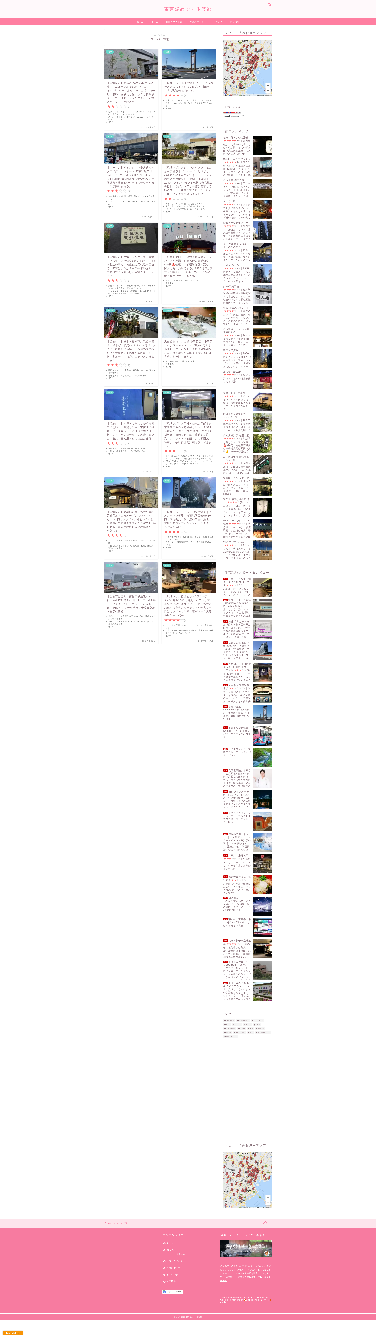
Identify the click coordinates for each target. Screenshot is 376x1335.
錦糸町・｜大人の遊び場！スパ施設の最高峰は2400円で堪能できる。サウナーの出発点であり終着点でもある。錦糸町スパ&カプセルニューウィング (242, 167)
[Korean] (239, 112)
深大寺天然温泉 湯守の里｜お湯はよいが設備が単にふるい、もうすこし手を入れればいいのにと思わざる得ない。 (237, 885)
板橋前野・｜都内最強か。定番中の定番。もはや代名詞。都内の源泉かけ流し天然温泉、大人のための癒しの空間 (237, 145)
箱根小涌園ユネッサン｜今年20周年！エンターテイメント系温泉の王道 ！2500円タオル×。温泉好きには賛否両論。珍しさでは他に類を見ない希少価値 (237, 842)
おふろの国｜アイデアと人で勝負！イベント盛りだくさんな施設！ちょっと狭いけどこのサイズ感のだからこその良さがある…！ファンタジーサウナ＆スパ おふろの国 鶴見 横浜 (247, 209)
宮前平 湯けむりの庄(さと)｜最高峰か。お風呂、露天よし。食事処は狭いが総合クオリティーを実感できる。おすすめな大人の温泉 (237, 507)
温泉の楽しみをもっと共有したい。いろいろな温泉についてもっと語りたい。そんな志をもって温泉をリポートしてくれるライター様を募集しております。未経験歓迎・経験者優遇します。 (245, 1273)
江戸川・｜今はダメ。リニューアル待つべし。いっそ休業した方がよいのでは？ (237, 862)
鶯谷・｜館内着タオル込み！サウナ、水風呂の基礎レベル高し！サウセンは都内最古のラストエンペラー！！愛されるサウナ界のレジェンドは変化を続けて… (245, 230)
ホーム (140, 22)
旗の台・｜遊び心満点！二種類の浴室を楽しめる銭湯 (237, 376)
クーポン (238, 1025)
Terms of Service (260, 1300)
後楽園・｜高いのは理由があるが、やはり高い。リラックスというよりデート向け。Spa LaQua (237, 486)
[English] (230, 112)
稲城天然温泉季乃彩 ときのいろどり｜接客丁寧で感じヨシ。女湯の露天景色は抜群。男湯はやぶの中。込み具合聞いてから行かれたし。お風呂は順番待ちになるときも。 (247, 422)
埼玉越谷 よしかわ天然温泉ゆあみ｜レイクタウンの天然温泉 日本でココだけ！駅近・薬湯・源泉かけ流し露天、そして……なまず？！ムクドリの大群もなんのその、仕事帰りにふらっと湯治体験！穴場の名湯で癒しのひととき (247, 337)
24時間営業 (230, 1020)
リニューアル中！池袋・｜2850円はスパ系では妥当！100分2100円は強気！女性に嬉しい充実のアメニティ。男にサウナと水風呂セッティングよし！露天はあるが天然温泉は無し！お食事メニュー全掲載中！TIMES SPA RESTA (247, 587)
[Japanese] (236, 112)
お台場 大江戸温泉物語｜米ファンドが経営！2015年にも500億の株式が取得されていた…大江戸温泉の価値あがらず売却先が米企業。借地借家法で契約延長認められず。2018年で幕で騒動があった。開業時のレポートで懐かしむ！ (247, 693)
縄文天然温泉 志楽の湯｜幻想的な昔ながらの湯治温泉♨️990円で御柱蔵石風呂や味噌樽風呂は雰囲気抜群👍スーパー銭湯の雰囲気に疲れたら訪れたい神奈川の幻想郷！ (247, 443)
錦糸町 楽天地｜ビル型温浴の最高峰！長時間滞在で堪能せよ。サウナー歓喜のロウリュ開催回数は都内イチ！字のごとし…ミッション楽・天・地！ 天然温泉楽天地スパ (247, 294)
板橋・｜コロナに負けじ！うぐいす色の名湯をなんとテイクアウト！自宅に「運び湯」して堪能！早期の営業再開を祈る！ (237, 991)
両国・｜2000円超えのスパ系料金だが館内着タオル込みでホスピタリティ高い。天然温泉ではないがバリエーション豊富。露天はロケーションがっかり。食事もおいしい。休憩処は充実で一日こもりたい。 (247, 358)
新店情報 (235, 22)
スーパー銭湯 (230, 1028)
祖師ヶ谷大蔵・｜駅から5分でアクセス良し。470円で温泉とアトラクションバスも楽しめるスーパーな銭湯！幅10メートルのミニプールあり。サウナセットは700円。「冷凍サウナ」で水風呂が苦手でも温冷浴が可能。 (246, 970)
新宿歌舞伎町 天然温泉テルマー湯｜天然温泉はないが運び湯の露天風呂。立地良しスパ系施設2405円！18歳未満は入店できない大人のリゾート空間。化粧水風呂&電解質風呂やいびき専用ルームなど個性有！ (247, 464)
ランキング (217, 22)
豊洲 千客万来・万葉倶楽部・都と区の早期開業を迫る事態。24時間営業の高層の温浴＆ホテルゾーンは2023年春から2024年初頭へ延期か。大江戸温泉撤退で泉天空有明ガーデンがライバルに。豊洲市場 (247, 629)
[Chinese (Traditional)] (227, 112)
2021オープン (258, 1020)
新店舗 (228, 1032)
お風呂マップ (197, 22)
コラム (154, 22)
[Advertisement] (247, 1090)
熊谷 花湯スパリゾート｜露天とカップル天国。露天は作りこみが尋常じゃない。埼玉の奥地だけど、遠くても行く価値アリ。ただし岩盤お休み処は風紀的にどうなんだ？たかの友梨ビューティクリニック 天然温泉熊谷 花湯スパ (247, 316)
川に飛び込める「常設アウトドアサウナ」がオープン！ (237, 752)
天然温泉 (261, 1028)
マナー (242, 1028)
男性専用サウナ (231, 1036)
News (228, 1025)
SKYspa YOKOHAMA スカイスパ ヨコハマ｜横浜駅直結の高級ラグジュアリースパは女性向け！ (237, 904)
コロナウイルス (174, 22)
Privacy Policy (236, 1300)
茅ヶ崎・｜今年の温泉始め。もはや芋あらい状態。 (237, 922)
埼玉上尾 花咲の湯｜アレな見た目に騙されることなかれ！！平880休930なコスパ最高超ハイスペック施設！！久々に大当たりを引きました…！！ (237, 188)
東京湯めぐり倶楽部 (188, 9)
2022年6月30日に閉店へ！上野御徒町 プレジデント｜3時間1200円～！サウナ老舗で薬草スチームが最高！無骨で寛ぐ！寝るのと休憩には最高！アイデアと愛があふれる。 (247, 672)
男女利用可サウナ (264, 1032)
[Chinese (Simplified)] (224, 112)
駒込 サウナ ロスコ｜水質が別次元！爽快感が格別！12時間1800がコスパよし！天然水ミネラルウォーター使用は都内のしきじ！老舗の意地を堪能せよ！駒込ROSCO (246, 550)
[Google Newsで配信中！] (188, 1292)
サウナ (258, 1025)
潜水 (251, 1032)
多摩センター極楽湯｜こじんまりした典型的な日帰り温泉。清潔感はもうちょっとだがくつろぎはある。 (237, 401)
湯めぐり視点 (240, 1032)
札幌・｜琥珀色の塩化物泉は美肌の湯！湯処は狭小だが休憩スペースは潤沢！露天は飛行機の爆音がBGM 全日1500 (237, 948)
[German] (233, 112)
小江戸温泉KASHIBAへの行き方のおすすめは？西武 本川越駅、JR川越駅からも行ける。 (236, 712)
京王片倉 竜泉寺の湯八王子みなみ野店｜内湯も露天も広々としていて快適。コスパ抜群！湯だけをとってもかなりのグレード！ (237, 252)
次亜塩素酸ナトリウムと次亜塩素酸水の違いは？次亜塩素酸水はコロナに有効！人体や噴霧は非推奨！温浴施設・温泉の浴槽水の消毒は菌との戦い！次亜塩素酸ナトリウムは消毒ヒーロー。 (237, 778)
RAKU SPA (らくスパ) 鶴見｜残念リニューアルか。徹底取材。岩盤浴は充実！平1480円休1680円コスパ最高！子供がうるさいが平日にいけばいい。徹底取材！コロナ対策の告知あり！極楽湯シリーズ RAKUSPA (247, 528)
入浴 (251, 1028)
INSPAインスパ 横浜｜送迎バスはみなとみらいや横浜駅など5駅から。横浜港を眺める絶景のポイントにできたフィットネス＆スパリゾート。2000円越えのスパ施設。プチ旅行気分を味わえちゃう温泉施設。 (247, 799)
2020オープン (244, 1020)
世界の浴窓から (177, 1254)
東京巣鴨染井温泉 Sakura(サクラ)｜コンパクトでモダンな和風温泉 (237, 732)
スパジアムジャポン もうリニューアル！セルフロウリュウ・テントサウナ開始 (237, 817)
